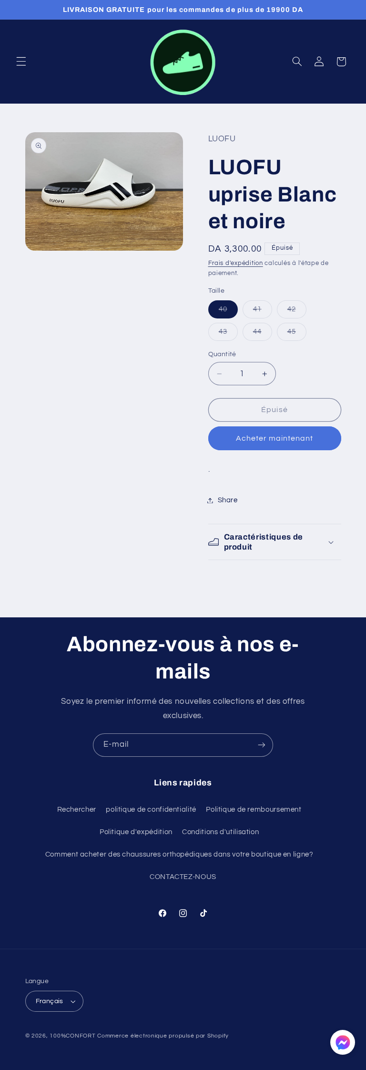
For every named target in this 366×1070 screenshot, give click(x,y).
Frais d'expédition (235, 263)
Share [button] (228, 500)
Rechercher (76, 809)
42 (296, 311)
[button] (21, 62)
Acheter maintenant (275, 438)
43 (228, 334)
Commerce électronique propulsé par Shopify (163, 1035)
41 (262, 311)
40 (228, 311)
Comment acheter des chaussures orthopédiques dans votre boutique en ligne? (179, 854)
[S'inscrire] (262, 745)
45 (296, 334)
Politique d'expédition (136, 832)
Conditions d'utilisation (220, 832)
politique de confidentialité (151, 809)
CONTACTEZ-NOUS (183, 876)
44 (262, 334)
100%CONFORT (72, 1035)
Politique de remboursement (253, 809)
